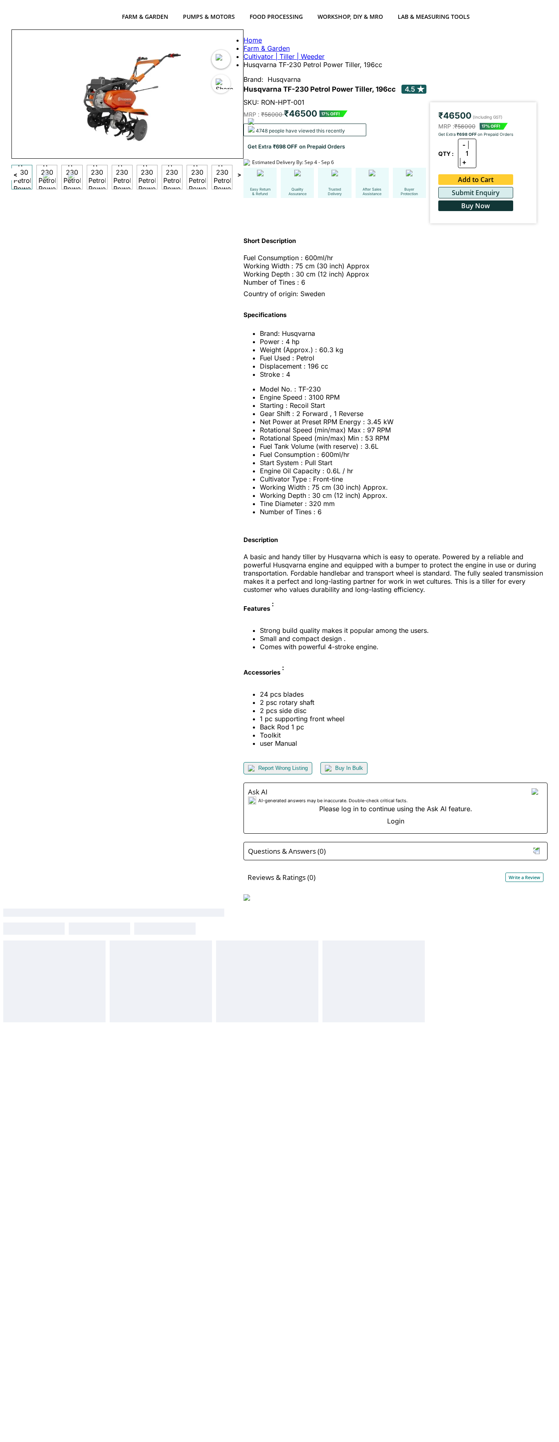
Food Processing (276, 16)
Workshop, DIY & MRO (350, 16)
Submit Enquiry (476, 192)
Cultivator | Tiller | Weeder (284, 56)
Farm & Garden (145, 16)
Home (252, 40)
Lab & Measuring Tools (434, 16)
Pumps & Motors (209, 16)
